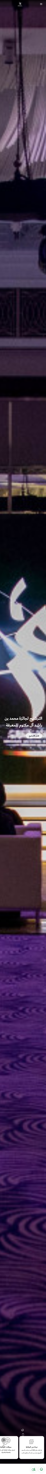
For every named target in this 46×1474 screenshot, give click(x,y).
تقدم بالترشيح (34, 735)
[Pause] (22, 1430)
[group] (31, 1447)
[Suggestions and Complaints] (34, 1469)
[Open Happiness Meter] (41, 1469)
